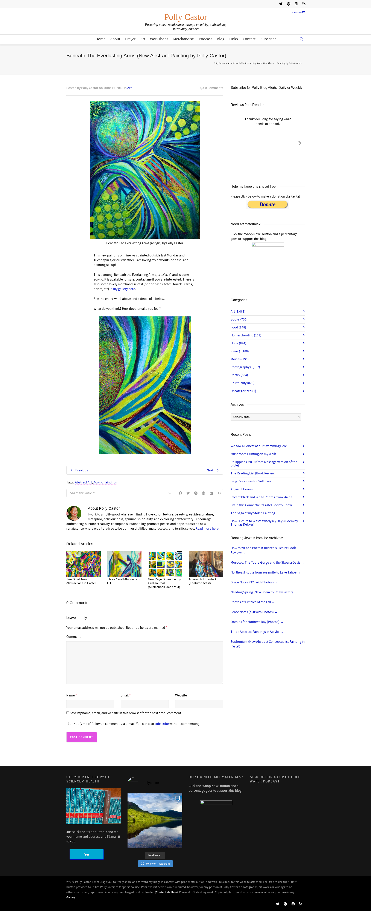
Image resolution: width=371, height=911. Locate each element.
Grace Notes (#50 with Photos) (254, 612)
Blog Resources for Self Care (251, 481)
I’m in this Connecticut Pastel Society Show (261, 505)
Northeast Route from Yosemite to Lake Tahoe (266, 572)
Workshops (159, 39)
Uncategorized (243, 391)
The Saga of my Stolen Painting (253, 513)
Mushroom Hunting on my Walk (253, 454)
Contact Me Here (166, 892)
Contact (249, 39)
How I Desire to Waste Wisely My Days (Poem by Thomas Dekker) (264, 523)
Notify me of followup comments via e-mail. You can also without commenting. (136, 724)
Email (125, 695)
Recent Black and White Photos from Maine (261, 497)
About (115, 39)
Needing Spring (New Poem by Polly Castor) (264, 592)
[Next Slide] (300, 142)
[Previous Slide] (235, 142)
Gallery (71, 897)
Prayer (130, 39)
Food (238, 327)
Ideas (240, 351)
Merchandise (183, 39)
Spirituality (242, 383)
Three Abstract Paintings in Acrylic (257, 632)
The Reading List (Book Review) (253, 473)
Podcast (205, 39)
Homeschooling (246, 335)
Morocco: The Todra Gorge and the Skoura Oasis (267, 562)
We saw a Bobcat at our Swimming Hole (259, 446)
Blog (220, 39)
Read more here (207, 528)
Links (233, 39)
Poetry (239, 375)
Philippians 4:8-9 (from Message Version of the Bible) (264, 464)
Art (142, 39)
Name (70, 695)
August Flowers (242, 489)
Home (100, 39)
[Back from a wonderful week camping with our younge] (155, 820)
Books (239, 319)
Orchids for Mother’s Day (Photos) (257, 622)
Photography (245, 367)
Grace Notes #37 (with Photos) (254, 582)
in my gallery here (122, 289)
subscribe (162, 724)
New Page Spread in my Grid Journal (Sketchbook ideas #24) (164, 583)
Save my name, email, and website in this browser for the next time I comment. (126, 713)
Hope (238, 343)
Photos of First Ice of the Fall (253, 602)
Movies (240, 359)
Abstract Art (83, 482)
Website (181, 695)
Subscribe (296, 12)
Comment (73, 637)
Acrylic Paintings (105, 482)
